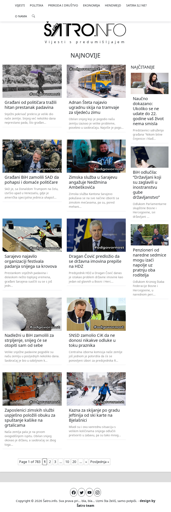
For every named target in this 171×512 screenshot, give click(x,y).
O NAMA (21, 16)
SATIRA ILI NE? (136, 5)
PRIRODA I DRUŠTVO (63, 5)
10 (67, 461)
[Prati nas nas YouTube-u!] (89, 492)
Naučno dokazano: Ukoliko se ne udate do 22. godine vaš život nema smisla (148, 111)
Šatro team (85, 505)
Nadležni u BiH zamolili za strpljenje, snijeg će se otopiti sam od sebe (29, 340)
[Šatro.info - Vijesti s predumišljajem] (85, 28)
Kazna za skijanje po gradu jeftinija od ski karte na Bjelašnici (94, 415)
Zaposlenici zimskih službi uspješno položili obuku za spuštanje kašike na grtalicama (30, 417)
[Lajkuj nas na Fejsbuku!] (73, 492)
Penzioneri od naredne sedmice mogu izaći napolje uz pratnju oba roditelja (149, 262)
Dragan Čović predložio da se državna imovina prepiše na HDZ (95, 261)
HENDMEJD (113, 5)
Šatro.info (50, 501)
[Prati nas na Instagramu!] (97, 492)
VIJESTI (20, 5)
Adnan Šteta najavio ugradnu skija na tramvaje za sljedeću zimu (94, 107)
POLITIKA (36, 5)
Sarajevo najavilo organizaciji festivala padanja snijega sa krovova (31, 261)
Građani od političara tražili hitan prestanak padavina (31, 104)
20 (74, 461)
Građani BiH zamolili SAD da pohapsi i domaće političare (32, 179)
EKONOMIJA (91, 5)
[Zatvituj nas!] (81, 492)
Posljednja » (99, 461)
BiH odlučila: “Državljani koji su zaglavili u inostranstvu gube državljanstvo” (147, 184)
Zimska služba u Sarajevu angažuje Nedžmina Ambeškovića (93, 182)
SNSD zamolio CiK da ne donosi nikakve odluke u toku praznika (92, 340)
